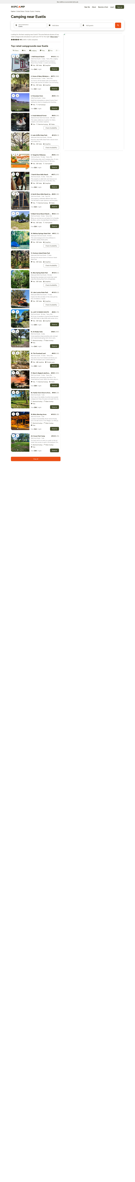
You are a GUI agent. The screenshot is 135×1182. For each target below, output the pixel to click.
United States (20, 11)
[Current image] (17, 70)
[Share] (17, 56)
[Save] (13, 56)
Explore (13, 11)
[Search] (118, 25)
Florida (27, 11)
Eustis (32, 11)
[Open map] (93, 92)
